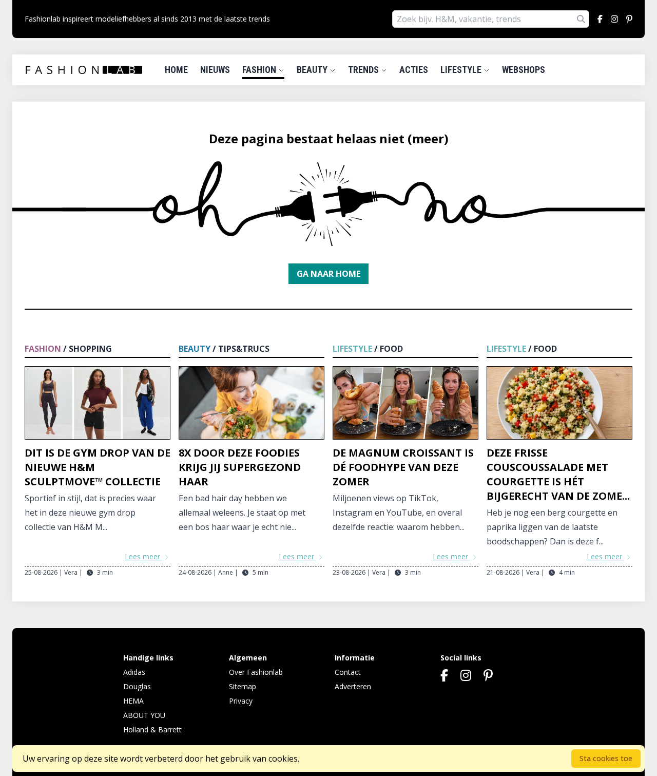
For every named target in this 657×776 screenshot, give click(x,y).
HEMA (133, 701)
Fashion (260, 69)
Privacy (241, 701)
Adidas (134, 672)
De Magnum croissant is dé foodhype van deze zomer (403, 467)
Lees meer (143, 556)
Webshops (523, 69)
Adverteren (353, 686)
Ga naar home (328, 273)
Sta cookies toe (605, 758)
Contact (348, 672)
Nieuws (215, 69)
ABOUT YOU (144, 715)
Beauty (313, 69)
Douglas (137, 686)
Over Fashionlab (256, 672)
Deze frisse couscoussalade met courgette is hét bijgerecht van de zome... (558, 474)
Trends (364, 69)
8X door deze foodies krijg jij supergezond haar (240, 467)
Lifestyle (462, 69)
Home (176, 69)
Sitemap (242, 686)
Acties (413, 69)
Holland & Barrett (152, 729)
